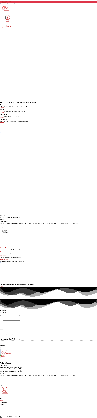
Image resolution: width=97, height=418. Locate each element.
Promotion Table (8, 26)
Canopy (7, 25)
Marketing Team (3, 239)
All (6, 13)
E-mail (1, 316)
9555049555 (4, 2)
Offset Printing (3, 255)
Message (1, 328)
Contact (3, 389)
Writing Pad (8, 18)
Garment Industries (5, 393)
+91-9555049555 (2, 400)
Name (1, 315)
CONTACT (2, 286)
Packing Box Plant (4, 259)
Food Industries (4, 392)
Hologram (7, 21)
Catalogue (7, 15)
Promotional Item (9, 361)
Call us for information (3, 336)
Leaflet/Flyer (8, 16)
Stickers (7, 20)
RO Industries (4, 390)
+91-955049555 (10, 336)
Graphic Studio (3, 247)
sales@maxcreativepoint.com (6, 1)
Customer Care (3, 243)
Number (1, 319)
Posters (7, 17)
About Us (3, 388)
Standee (7, 24)
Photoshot (2, 251)
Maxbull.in (22, 416)
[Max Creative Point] (3, 3)
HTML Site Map (4, 387)
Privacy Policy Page (5, 394)
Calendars (7, 23)
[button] (2, 235)
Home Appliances (5, 391)
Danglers (7, 19)
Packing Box (8, 14)
